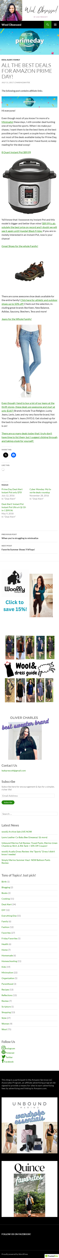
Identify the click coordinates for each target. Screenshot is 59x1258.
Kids (4, 966)
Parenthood (7, 984)
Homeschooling (9, 961)
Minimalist (7, 121)
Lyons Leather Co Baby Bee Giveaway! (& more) (24, 837)
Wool (4, 1029)
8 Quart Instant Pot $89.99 (16, 152)
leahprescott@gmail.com (14, 770)
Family (16, 60)
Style (4, 1018)
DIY (3, 910)
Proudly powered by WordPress (15, 1254)
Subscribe (8, 802)
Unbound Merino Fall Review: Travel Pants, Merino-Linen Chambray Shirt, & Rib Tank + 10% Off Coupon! (29, 844)
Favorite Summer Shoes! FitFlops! (18, 548)
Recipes (5, 989)
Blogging (6, 887)
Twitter (9, 1057)
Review (5, 1001)
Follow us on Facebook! (16, 1234)
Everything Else (9, 915)
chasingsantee (22, 82)
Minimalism (7, 972)
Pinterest (9, 1052)
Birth (4, 881)
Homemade (7, 955)
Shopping (6, 1012)
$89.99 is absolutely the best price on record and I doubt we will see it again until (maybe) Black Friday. (29, 227)
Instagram (10, 1048)
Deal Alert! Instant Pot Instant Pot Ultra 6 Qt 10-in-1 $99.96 (14, 507)
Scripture (6, 1006)
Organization (8, 978)
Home (5, 949)
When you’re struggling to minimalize (20, 536)
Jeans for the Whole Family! (17, 318)
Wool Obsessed (11, 24)
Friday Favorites (9, 938)
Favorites (6, 932)
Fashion (5, 927)
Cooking (6, 898)
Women (5, 1023)
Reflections (7, 995)
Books (5, 893)
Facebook (9, 1061)
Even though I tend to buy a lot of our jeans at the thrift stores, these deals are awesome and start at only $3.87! (28, 407)
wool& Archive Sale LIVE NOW (17, 831)
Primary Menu (55, 24)
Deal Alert (7, 60)
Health (5, 944)
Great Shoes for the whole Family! (20, 246)
